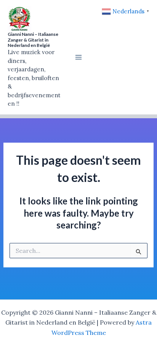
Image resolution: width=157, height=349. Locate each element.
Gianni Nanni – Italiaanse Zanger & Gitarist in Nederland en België (33, 39)
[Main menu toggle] (78, 57)
